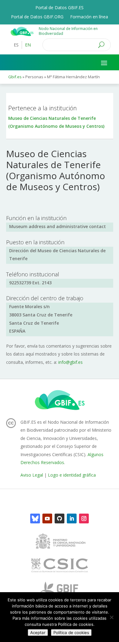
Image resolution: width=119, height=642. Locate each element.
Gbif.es (15, 76)
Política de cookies (71, 632)
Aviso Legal (31, 475)
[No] (111, 617)
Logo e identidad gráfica (72, 475)
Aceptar (37, 632)
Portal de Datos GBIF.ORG (37, 17)
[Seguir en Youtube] (47, 518)
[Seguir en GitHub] (59, 518)
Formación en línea (89, 17)
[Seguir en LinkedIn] (72, 518)
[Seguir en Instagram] (84, 518)
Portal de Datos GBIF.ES (59, 8)
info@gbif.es (70, 362)
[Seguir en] (35, 518)
